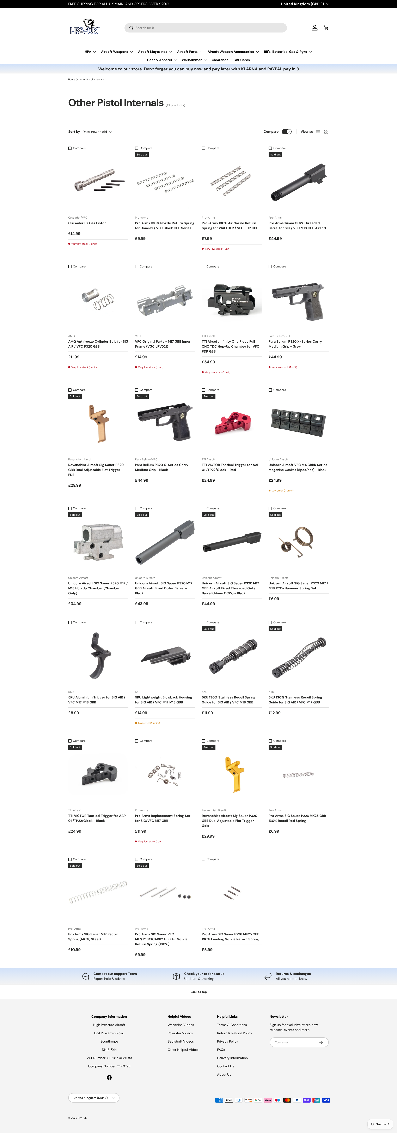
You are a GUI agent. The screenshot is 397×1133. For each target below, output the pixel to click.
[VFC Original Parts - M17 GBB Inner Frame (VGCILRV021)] (165, 300)
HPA (88, 51)
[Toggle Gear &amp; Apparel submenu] (175, 59)
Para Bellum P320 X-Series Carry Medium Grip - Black (161, 467)
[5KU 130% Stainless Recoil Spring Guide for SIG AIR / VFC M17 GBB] (299, 656)
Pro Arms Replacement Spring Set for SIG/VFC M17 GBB (162, 818)
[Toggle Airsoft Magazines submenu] (170, 51)
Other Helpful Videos (183, 1050)
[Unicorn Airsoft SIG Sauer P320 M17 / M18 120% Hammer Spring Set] (299, 542)
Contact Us (225, 1066)
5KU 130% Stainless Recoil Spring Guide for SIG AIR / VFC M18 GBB (228, 699)
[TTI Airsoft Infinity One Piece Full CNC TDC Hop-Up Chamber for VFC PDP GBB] (232, 300)
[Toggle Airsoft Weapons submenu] (131, 51)
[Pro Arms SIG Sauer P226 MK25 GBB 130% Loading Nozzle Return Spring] (232, 893)
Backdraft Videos (181, 1041)
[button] (326, 27)
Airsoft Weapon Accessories (231, 51)
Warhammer (192, 60)
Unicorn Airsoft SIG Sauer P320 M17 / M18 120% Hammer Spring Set (298, 585)
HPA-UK (82, 1118)
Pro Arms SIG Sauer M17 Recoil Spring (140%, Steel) (92, 936)
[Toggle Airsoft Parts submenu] (200, 51)
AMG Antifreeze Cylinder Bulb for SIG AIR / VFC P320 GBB (98, 344)
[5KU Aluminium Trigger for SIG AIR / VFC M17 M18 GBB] (98, 656)
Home (71, 79)
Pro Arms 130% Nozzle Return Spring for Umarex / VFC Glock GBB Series (164, 225)
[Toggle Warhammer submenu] (205, 59)
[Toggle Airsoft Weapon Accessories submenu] (257, 51)
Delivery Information (232, 1058)
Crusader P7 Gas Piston (87, 223)
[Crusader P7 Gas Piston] (98, 182)
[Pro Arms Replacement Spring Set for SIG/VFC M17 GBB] (165, 775)
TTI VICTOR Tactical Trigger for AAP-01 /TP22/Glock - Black (98, 818)
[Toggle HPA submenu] (94, 51)
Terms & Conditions (232, 1025)
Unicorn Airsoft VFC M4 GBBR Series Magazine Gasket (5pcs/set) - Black (298, 467)
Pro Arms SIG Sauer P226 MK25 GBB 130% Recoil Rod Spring (297, 818)
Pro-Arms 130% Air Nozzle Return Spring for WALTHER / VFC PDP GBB (230, 225)
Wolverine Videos (181, 1025)
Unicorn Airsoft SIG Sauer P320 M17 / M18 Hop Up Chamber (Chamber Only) (98, 588)
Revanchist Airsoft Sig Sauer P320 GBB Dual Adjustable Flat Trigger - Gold (229, 821)
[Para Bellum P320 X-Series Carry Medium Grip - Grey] (299, 300)
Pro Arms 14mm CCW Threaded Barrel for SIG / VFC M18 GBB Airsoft (297, 225)
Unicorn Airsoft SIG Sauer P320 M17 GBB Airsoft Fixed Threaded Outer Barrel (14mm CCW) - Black (230, 588)
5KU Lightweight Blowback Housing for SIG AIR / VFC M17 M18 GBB (163, 699)
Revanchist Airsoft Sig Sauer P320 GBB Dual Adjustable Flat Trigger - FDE (96, 470)
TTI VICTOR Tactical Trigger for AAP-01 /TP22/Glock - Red (231, 467)
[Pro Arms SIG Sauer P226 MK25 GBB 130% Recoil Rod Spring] (299, 775)
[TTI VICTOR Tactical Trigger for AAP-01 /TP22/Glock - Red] (232, 424)
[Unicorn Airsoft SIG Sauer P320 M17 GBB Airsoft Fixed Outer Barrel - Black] (165, 542)
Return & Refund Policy (234, 1033)
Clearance (220, 60)
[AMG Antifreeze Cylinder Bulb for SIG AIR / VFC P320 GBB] (98, 300)
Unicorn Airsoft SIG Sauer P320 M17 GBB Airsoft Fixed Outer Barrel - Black (163, 588)
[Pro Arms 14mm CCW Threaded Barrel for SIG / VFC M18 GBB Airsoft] (299, 182)
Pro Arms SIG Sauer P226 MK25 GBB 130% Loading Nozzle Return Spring (230, 936)
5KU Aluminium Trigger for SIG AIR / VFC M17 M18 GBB (96, 699)
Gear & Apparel (159, 60)
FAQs (221, 1050)
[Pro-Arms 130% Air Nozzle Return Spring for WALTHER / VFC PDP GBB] (232, 182)
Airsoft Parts (187, 51)
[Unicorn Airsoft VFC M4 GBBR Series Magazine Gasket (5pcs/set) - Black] (299, 424)
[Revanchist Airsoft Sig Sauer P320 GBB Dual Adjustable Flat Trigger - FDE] (98, 424)
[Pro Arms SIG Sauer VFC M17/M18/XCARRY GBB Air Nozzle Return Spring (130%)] (165, 893)
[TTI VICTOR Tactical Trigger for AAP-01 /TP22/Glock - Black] (98, 775)
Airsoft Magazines (152, 51)
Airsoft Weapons (114, 51)
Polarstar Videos (180, 1033)
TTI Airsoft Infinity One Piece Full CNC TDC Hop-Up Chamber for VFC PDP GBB (230, 346)
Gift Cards (241, 60)
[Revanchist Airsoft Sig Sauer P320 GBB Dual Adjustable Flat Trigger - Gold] (232, 775)
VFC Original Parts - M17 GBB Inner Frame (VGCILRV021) (163, 344)
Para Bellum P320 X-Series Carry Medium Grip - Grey (295, 344)
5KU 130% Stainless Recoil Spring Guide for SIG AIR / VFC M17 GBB (295, 699)
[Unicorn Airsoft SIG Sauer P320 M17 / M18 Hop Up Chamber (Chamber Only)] (98, 542)
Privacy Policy (227, 1041)
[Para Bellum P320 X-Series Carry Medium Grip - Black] (165, 424)
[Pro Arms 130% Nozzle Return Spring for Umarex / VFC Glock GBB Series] (165, 182)
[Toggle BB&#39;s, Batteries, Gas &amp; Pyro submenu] (310, 51)
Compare (271, 131)
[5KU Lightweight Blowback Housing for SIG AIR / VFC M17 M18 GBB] (165, 656)
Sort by (74, 131)
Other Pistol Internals (91, 79)
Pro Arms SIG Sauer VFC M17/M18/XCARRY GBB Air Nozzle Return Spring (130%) (161, 939)
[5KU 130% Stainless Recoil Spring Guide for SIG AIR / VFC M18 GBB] (232, 656)
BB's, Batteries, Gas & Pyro (285, 51)
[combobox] (205, 28)
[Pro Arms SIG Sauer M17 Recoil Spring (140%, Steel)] (98, 893)
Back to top (198, 992)
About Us (224, 1074)
